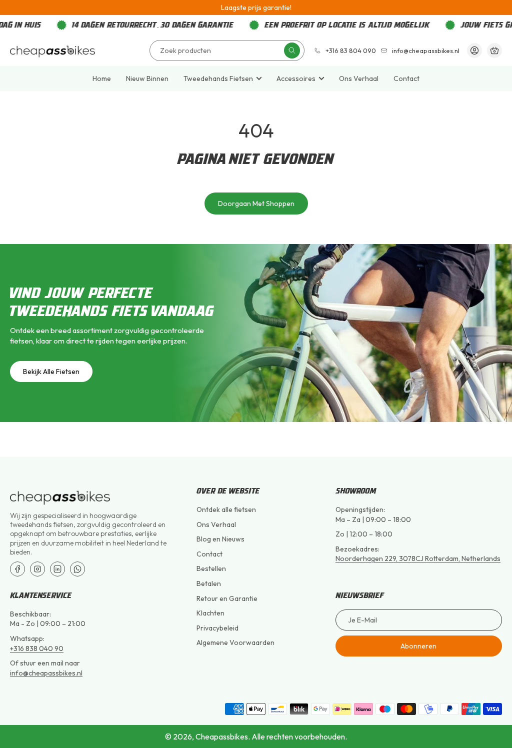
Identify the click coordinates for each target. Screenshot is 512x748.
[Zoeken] (292, 50)
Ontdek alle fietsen (226, 509)
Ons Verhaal (358, 78)
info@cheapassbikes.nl (426, 51)
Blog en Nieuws (220, 539)
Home (101, 78)
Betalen (208, 583)
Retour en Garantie (227, 598)
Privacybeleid (217, 628)
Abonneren (418, 646)
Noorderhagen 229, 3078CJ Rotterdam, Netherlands (418, 558)
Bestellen (211, 568)
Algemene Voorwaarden (235, 642)
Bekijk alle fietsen (51, 371)
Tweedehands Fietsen (218, 78)
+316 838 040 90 (37, 648)
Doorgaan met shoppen (256, 203)
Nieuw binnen (147, 78)
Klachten (210, 613)
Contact (407, 78)
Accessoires (296, 78)
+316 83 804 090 (351, 51)
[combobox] (227, 50)
